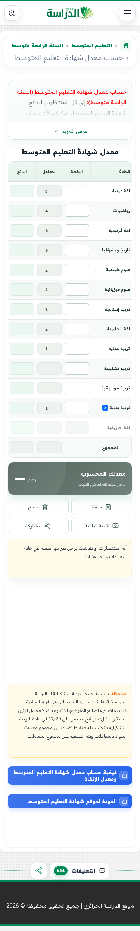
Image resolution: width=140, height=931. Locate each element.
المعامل (49, 171)
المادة (124, 171)
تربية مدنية (119, 348)
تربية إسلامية (117, 309)
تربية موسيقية (115, 388)
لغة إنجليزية (118, 328)
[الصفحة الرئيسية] (125, 45)
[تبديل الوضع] (12, 13)
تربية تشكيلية (117, 368)
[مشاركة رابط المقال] (39, 871)
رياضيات (121, 210)
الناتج (22, 171)
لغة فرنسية (119, 230)
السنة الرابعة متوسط (37, 45)
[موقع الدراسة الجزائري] (70, 13)
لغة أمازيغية (118, 427)
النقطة (77, 171)
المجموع (111, 447)
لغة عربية (121, 190)
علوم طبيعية (118, 269)
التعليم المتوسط (91, 45)
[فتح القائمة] (127, 13)
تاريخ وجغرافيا (116, 250)
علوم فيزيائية (117, 289)
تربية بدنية (119, 407)
